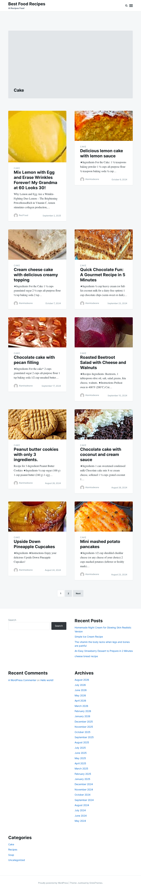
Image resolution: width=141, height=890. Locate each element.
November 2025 (84, 726)
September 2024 (84, 800)
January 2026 (82, 716)
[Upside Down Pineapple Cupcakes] (37, 516)
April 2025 (80, 763)
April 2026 (80, 700)
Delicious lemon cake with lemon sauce (101, 153)
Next (78, 593)
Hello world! (46, 680)
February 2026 (83, 711)
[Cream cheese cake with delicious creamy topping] (37, 244)
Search (12, 619)
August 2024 (82, 805)
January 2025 (82, 779)
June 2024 (81, 815)
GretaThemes (95, 883)
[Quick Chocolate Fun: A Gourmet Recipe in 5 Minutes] (104, 244)
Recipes (12, 849)
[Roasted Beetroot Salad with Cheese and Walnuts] (104, 332)
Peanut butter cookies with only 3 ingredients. (36, 454)
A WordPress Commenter (22, 680)
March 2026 (81, 705)
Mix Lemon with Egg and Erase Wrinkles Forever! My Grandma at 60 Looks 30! (35, 180)
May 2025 (80, 758)
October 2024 (82, 794)
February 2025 (83, 773)
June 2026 (81, 690)
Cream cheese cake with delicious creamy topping (36, 274)
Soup (11, 854)
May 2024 (80, 820)
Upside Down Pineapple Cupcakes (34, 544)
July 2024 (80, 810)
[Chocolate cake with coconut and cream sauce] (104, 424)
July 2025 (80, 747)
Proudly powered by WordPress (53, 883)
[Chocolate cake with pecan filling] (37, 332)
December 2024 (84, 784)
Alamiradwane (92, 179)
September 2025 (84, 737)
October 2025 (82, 732)
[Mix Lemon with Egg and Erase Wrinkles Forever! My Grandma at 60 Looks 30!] (37, 136)
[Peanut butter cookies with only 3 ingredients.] (37, 424)
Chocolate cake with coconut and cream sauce (100, 454)
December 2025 (84, 721)
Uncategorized (16, 860)
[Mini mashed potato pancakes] (104, 516)
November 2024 (84, 789)
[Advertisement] (70, 62)
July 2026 (80, 684)
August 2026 (82, 679)
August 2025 (82, 742)
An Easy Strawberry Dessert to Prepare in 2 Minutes (104, 650)
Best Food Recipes (26, 3)
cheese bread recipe (86, 656)
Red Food (23, 215)
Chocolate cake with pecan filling (34, 360)
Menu (131, 5)
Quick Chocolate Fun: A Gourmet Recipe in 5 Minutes (102, 274)
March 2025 (81, 768)
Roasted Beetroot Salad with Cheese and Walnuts (103, 362)
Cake (17, 168)
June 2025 (81, 752)
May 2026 (80, 695)
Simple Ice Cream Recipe (89, 636)
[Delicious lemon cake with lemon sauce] (104, 126)
